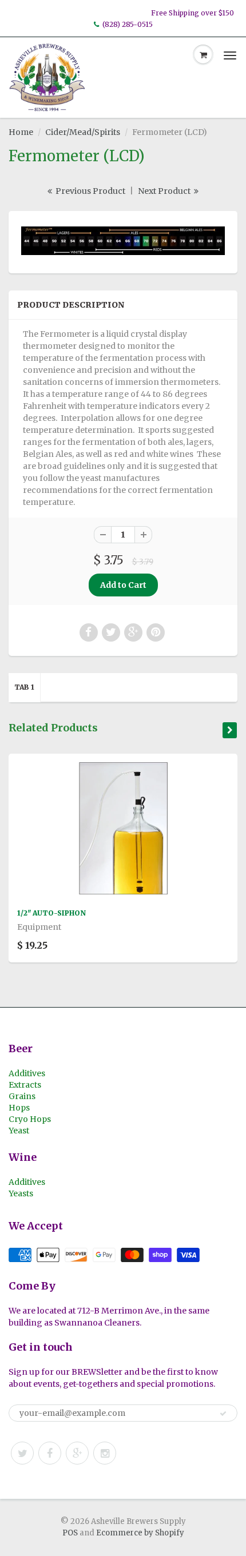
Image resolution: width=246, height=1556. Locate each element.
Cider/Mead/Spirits (82, 132)
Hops (19, 1108)
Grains (22, 1096)
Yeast (19, 1130)
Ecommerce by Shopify (140, 1533)
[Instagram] (104, 1453)
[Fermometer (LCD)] (123, 240)
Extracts (25, 1085)
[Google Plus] (77, 1453)
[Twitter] (22, 1453)
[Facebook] (49, 1453)
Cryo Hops (30, 1119)
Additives (27, 1073)
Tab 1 (24, 687)
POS (70, 1533)
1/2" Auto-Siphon (51, 913)
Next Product (165, 191)
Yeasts (21, 1193)
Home (21, 132)
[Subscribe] (223, 1413)
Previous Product (89, 191)
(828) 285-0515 (127, 24)
